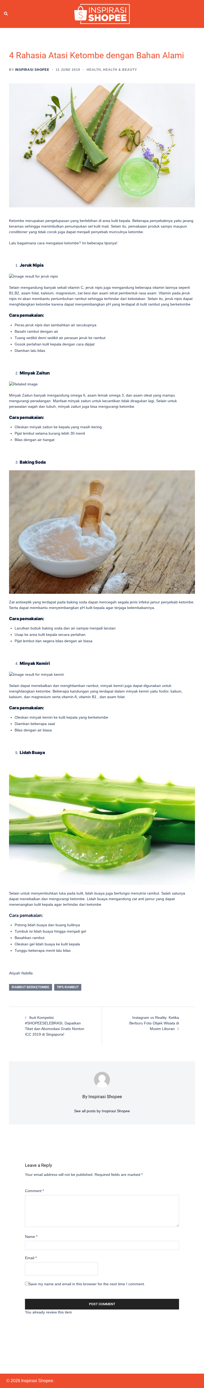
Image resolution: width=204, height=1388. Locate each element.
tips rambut (68, 987)
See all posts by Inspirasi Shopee (102, 1111)
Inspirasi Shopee (32, 70)
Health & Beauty (120, 70)
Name (31, 1236)
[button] (6, 14)
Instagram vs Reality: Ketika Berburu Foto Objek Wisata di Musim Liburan (154, 1023)
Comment (34, 1191)
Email (31, 1258)
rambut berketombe (30, 987)
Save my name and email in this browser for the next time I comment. (86, 1284)
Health (94, 70)
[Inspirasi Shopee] (102, 13)
